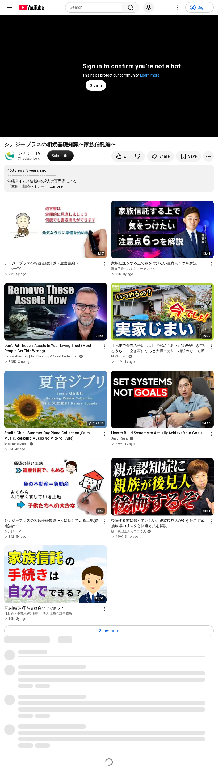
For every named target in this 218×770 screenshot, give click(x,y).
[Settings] (178, 7)
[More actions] (208, 156)
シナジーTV (29, 153)
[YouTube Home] (31, 7)
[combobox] (95, 7)
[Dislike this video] (137, 156)
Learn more (150, 75)
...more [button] (56, 186)
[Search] (130, 7)
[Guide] (9, 7)
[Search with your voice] (148, 7)
